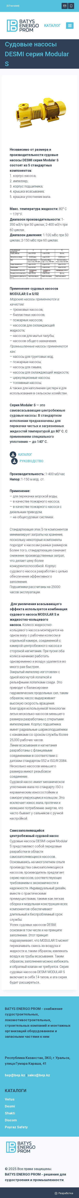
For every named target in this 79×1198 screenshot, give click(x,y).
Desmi (10, 1106)
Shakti (10, 1113)
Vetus (9, 1099)
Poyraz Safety (16, 1127)
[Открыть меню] (70, 25)
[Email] (65, 6)
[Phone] (71, 6)
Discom (11, 1120)
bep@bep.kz (15, 1075)
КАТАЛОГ (52, 25)
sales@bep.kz (39, 1075)
